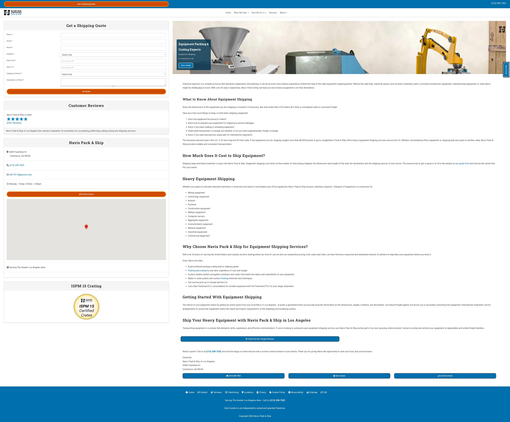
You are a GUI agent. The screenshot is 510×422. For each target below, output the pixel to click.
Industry (10, 54)
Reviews (273, 12)
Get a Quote (86, 4)
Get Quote (86, 91)
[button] (86, 227)
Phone (10, 47)
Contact (203, 392)
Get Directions (446, 376)
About (283, 12)
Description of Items (15, 80)
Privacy (262, 392)
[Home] (13, 12)
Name (9, 34)
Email (9, 41)
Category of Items (14, 73)
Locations (248, 392)
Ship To (10, 67)
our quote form (462, 163)
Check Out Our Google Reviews (261, 339)
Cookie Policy (278, 392)
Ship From (11, 60)
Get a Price (506, 69)
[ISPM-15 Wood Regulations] (86, 306)
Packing (192, 270)
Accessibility (297, 392)
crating (203, 270)
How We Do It (258, 12)
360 (325, 392)
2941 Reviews (14, 123)
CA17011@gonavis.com (20, 174)
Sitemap (313, 392)
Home (228, 12)
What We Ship (240, 12)
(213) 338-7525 (498, 3)
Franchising (233, 392)
